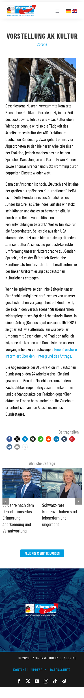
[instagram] (46, 675)
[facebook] (19, 675)
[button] (9, 439)
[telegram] (64, 675)
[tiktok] (55, 675)
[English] (75, 10)
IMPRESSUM (38, 663)
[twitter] (28, 675)
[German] (69, 10)
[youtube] (37, 675)
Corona (42, 44)
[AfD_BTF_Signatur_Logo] (21, 7)
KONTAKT (19, 663)
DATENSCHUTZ (60, 663)
